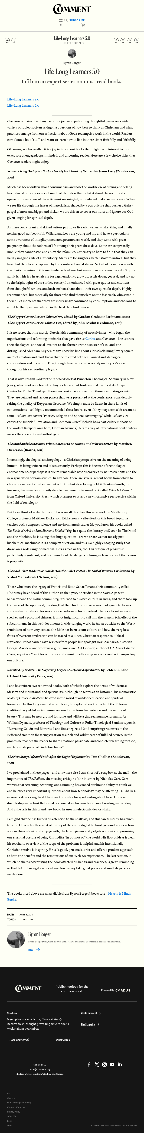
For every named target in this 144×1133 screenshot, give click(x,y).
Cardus (90, 339)
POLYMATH (131, 1125)
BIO (30, 950)
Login (9, 1121)
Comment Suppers (16, 1107)
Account (61, 25)
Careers (11, 1098)
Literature (26, 919)
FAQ (9, 1093)
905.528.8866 (39, 1064)
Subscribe (77, 20)
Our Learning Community (19, 1102)
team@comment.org (40, 1069)
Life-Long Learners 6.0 (23, 105)
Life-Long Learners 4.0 (23, 99)
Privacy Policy (13, 1112)
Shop (9, 1125)
